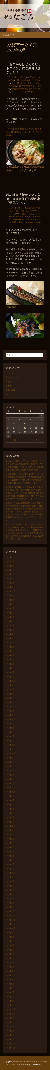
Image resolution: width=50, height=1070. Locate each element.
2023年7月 (10, 698)
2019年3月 (10, 855)
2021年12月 (10, 745)
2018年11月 (10, 873)
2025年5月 (10, 612)
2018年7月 (10, 890)
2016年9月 (10, 983)
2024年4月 (10, 664)
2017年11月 (10, 924)
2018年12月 (10, 868)
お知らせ (32, 77)
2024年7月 (10, 651)
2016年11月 (10, 975)
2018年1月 (10, 915)
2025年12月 (10, 587)
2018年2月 (10, 911)
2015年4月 (10, 1026)
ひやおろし (35, 210)
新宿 (33, 85)
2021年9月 (10, 757)
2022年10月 (10, 719)
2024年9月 (10, 642)
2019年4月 (10, 851)
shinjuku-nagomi (28, 91)
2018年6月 (10, 894)
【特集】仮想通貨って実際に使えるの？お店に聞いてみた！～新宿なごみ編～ (24, 132)
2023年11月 (10, 681)
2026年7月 (10, 561)
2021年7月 (10, 762)
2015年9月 (10, 1018)
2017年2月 (10, 962)
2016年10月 (10, 979)
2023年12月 (10, 676)
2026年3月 (10, 574)
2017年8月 (10, 937)
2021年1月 (10, 779)
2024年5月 (10, 659)
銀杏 (21, 222)
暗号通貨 (24, 88)
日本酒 (16, 216)
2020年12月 (10, 783)
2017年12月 (10, 919)
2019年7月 (10, 843)
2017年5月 (10, 949)
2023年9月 (10, 689)
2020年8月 (10, 800)
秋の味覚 (26, 219)
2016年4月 (10, 996)
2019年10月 (10, 830)
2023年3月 (10, 710)
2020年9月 (10, 796)
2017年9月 (10, 932)
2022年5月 (10, 736)
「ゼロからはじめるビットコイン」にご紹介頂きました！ (23, 68)
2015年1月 (10, 1039)
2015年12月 (10, 1005)
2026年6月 (10, 565)
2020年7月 (10, 804)
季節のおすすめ (12, 377)
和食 (19, 85)
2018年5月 (10, 898)
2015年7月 (10, 1022)
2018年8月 (10, 885)
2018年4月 (10, 902)
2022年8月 (10, 727)
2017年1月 (10, 966)
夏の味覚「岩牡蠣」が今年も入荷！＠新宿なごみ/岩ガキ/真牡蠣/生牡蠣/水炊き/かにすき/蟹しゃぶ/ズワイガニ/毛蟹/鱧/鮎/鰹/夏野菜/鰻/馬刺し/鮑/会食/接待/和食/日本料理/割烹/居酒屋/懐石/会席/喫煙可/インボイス (25, 493)
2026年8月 (10, 557)
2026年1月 (10, 582)
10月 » (36, 440)
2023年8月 (10, 693)
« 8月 (14, 440)
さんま (26, 210)
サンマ (11, 213)
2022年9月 (10, 723)
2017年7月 (10, 941)
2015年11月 (10, 1009)
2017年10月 (10, 928)
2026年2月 (10, 578)
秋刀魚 (34, 219)
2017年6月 (10, 945)
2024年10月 (10, 638)
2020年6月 (10, 809)
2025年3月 (10, 621)
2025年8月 (10, 604)
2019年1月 (10, 864)
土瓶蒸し (31, 213)
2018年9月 (10, 881)
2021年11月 (10, 749)
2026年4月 (10, 570)
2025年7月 (10, 608)
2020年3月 (10, 821)
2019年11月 (10, 826)
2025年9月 (10, 600)
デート (18, 213)
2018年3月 (10, 907)
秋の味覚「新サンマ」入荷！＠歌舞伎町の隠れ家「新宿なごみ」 (23, 199)
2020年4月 (10, 817)
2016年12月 (10, 971)
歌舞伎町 (33, 88)
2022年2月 (10, 740)
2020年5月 (10, 813)
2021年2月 (10, 774)
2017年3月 (10, 958)
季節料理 (26, 85)
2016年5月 (10, 992)
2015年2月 (10, 1035)
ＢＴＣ (14, 91)
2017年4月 (10, 954)
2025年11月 (10, 591)
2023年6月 (10, 702)
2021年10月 (10, 753)
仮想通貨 (12, 85)
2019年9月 (10, 834)
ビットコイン (17, 83)
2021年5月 (10, 766)
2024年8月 (10, 646)
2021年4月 (10, 770)
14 (36, 423)
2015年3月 (10, 1030)
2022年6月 (10, 732)
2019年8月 (10, 838)
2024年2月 (10, 672)
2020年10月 (10, 791)
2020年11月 (10, 787)
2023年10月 (10, 685)
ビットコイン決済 (31, 83)
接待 (37, 213)
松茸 (22, 216)
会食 (24, 213)
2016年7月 (10, 988)
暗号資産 (15, 88)
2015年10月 (10, 1013)
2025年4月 (10, 617)
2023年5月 (10, 706)
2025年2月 (10, 625)
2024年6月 (10, 655)
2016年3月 (10, 1001)
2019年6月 (10, 847)
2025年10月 (10, 595)
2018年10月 (10, 877)
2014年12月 (10, 1043)
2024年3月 (10, 668)
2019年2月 (10, 860)
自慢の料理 (10, 390)
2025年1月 (10, 629)
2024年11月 (10, 634)
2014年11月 (10, 1047)
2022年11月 (10, 715)
